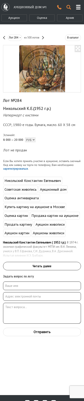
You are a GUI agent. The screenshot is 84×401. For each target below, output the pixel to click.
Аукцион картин (16, 233)
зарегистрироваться (15, 168)
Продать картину (18, 224)
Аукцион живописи (50, 224)
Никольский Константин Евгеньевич (32, 180)
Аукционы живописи (48, 233)
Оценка (42, 18)
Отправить (42, 332)
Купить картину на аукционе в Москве (34, 206)
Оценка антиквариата (21, 198)
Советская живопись (20, 189)
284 (14, 37)
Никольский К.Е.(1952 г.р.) (27, 108)
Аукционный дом (53, 189)
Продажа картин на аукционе (54, 215)
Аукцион (14, 18)
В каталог (73, 37)
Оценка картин (16, 215)
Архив (70, 18)
